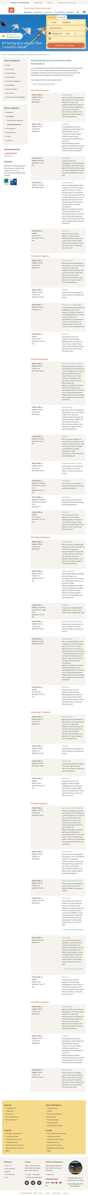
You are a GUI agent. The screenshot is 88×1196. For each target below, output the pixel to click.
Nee (67, 34)
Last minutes (48, 12)
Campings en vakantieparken (19, 2)
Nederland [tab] (52, 17)
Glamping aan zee (53, 1142)
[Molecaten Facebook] (27, 1183)
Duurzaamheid (10, 1168)
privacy (41, 1193)
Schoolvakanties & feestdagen (64, 12)
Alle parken (28, 12)
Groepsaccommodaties (54, 1125)
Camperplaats (10, 77)
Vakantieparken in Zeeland (14, 1148)
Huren (54, 22)
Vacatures (8, 140)
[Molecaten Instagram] (33, 1183)
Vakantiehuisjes (52, 1108)
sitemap (65, 1193)
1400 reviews (8, 156)
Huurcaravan (9, 69)
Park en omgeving (11, 108)
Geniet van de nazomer (54, 1145)
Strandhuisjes (51, 1117)
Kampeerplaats (10, 73)
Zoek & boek (37, 12)
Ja (75, 34)
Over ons (8, 1166)
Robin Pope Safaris (12, 1117)
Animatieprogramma (14, 124)
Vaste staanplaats (11, 89)
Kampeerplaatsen (53, 1120)
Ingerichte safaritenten (54, 1114)
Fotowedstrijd (10, 1174)
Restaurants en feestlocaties (67, 2)
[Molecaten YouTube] (39, 1183)
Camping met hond (12, 1136)
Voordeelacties (11, 1108)
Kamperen (66, 22)
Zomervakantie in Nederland (56, 1133)
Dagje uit (50, 2)
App (6, 1177)
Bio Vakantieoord (11, 1120)
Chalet (7, 65)
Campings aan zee (11, 1142)
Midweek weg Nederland (14, 1133)
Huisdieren (9, 1114)
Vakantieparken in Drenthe (15, 1145)
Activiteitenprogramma (15, 120)
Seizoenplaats (9, 85)
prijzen (48, 1193)
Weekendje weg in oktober (56, 1148)
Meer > (8, 1151)
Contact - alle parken (33, 1174)
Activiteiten (10, 116)
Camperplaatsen (52, 1123)
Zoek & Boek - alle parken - (65, 45)
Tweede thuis (38, 2)
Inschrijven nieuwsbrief (34, 1177)
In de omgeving (10, 128)
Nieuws (7, 1171)
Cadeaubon (9, 1111)
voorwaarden (56, 1193)
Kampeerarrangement (12, 81)
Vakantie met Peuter (54, 1136)
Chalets (49, 1111)
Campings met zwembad (55, 1139)
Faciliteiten (9, 112)
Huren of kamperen (12, 60)
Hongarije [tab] (61, 17)
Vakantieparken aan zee (13, 1139)
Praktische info (10, 132)
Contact (8, 136)
